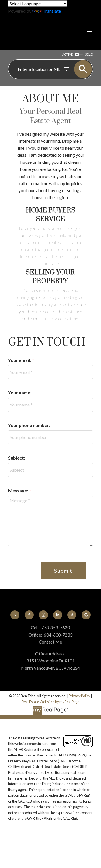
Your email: (20, 360)
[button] (14, 614)
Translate (52, 10)
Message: (18, 490)
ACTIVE (67, 54)
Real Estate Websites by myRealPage (50, 701)
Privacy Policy (79, 696)
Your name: (20, 392)
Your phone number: (29, 425)
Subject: (16, 457)
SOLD (89, 54)
